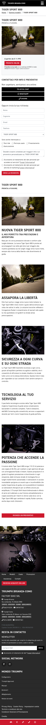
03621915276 (7, 607)
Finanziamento (33, 143)
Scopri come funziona (22, 68)
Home (4, 13)
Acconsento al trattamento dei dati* (15, 653)
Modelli (12, 574)
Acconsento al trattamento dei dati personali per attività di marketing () (21, 166)
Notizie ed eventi (7, 698)
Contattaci (19, 607)
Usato (21, 574)
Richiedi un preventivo (23, 515)
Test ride (7, 143)
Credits (4, 716)
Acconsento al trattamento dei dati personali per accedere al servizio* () (21, 161)
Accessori (5, 690)
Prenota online (12, 63)
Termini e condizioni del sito (12, 709)
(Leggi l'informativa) (33, 653)
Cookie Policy (18, 707)
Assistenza (7, 579)
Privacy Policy (7, 707)
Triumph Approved (8, 681)
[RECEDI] (35, 722)
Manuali (4, 686)
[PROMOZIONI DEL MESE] (17, 722)
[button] (42, 3)
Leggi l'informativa (27, 162)
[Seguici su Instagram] (9, 664)
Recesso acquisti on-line (14, 583)
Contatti (18, 579)
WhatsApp (23, 94)
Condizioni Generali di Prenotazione (15, 712)
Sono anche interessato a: (11, 140)
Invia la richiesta (11, 173)
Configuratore (6, 677)
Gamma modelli (15, 13)
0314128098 (7, 620)
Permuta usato (19, 143)
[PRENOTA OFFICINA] (23, 722)
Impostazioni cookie (31, 707)
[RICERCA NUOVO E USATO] (11, 722)
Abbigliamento (6, 694)
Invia (40, 648)
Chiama (24, 99)
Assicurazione (9, 146)
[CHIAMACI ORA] (29, 722)
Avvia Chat (24, 89)
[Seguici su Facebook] (4, 664)
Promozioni (30, 574)
